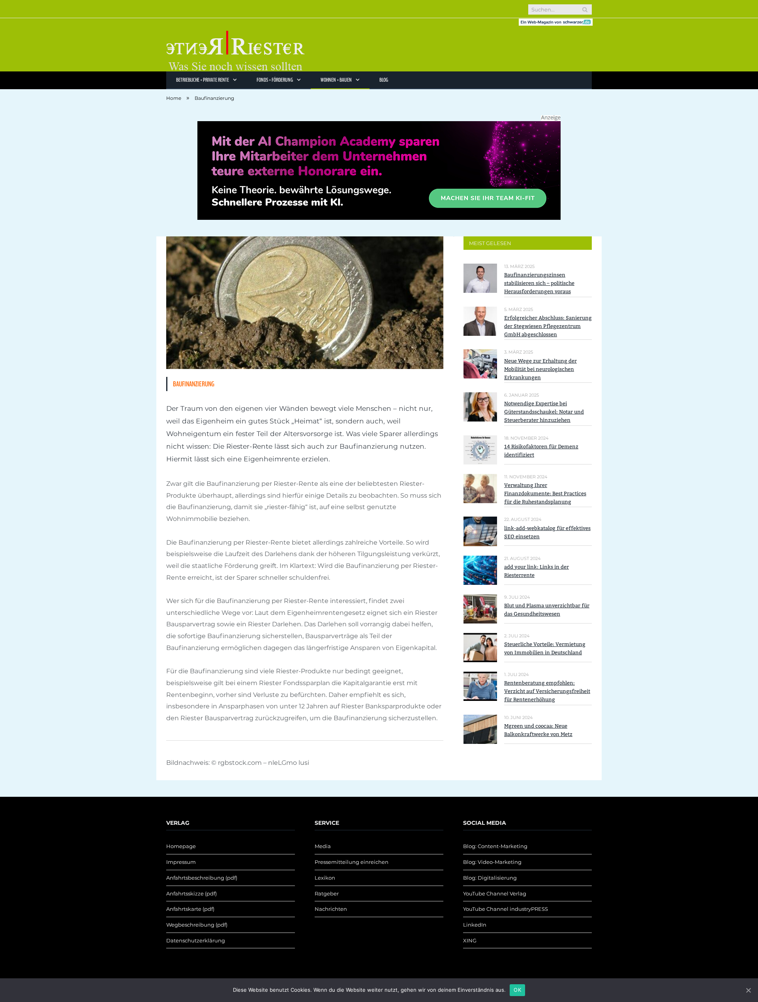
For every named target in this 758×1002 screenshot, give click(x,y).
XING (470, 940)
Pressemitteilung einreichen (351, 862)
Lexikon (325, 878)
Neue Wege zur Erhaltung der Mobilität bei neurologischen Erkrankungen (540, 369)
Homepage (181, 846)
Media (323, 846)
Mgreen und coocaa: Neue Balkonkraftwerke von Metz (538, 730)
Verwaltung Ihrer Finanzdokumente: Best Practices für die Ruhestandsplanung (545, 493)
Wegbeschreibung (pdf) (196, 924)
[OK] (748, 990)
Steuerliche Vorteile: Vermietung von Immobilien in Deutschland (544, 648)
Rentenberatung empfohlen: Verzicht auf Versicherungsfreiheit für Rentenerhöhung (547, 691)
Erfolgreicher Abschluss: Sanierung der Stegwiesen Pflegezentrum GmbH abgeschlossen (548, 326)
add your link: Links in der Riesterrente (536, 571)
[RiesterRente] (235, 45)
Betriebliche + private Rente (202, 80)
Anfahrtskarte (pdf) (190, 909)
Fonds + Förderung (275, 80)
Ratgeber (327, 893)
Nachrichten (331, 909)
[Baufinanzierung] (304, 303)
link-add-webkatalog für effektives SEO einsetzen (547, 532)
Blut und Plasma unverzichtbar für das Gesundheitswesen (546, 610)
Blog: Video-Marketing (492, 862)
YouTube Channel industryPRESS (505, 909)
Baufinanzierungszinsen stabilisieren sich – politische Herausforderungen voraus (539, 283)
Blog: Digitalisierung (490, 878)
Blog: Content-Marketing (495, 846)
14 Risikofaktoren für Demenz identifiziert (541, 451)
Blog (383, 80)
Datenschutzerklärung (195, 940)
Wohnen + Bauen (336, 80)
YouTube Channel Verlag (494, 893)
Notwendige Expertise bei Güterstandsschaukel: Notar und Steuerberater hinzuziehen (544, 412)
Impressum (181, 862)
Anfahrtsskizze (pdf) (191, 893)
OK (517, 990)
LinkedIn (474, 924)
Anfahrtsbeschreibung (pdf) (201, 878)
